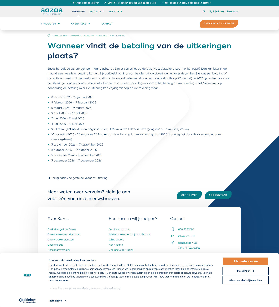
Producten (48, 23)
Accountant (97, 11)
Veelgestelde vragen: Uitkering (87, 178)
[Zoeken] (204, 11)
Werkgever (78, 11)
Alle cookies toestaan (246, 261)
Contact (107, 23)
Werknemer (115, 11)
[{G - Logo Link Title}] (51, 11)
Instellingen (55, 300)
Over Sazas (78, 23)
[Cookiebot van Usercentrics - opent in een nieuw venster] (27, 300)
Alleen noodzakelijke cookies (245, 280)
